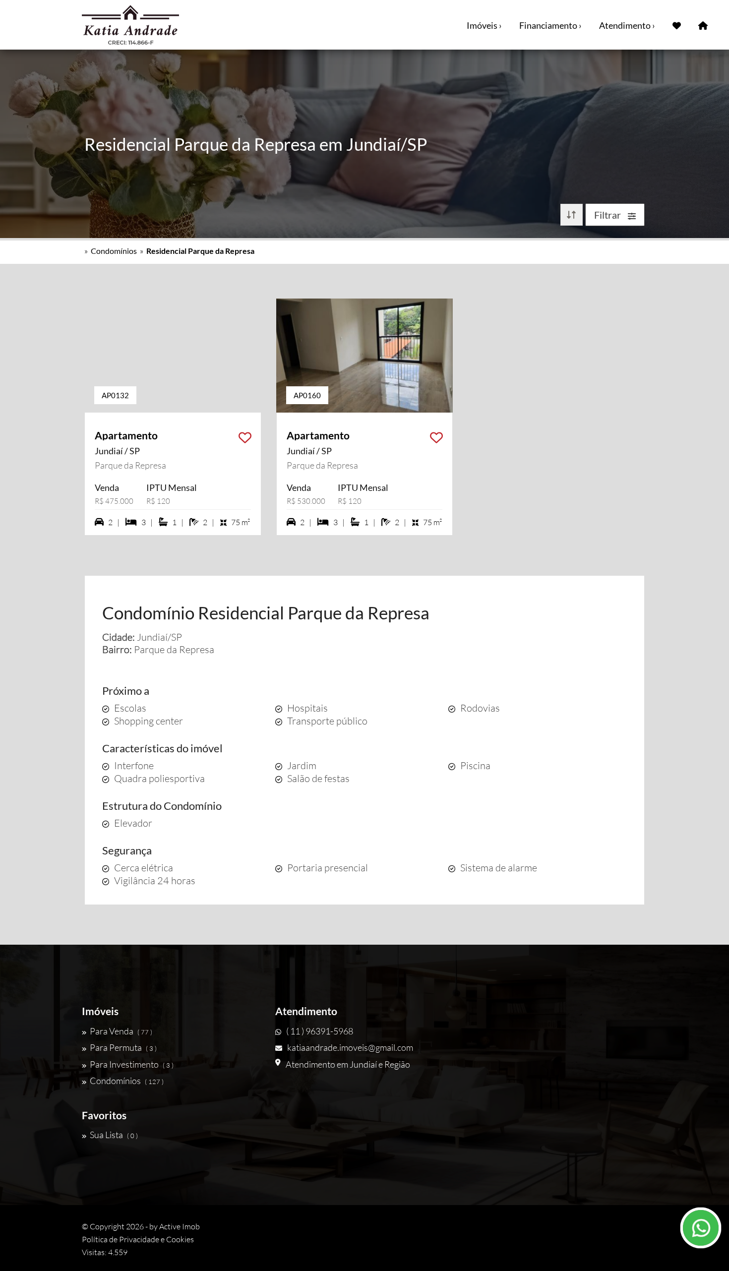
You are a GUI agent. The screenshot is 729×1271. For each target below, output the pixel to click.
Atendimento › (627, 25)
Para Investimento (132, 1064)
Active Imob (179, 1226)
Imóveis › (484, 25)
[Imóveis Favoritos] (676, 25)
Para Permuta (123, 1047)
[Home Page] (703, 25)
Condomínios (114, 250)
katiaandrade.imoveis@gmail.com (350, 1047)
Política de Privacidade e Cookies (138, 1239)
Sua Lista (114, 1134)
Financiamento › (550, 25)
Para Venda (121, 1031)
